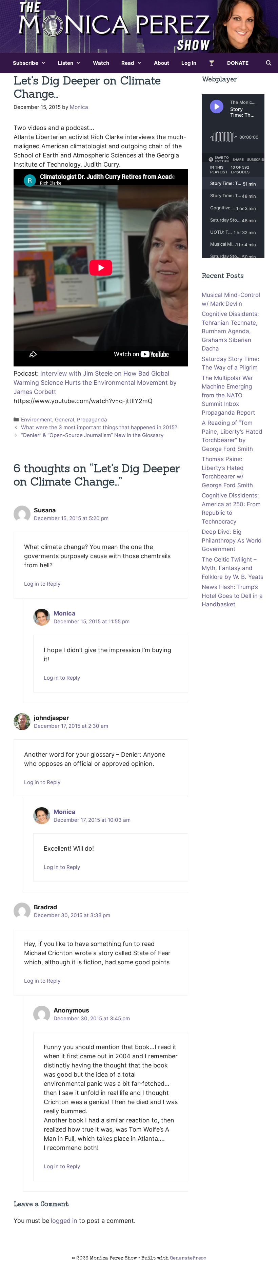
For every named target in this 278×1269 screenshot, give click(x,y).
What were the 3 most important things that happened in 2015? (99, 427)
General (64, 419)
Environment (36, 419)
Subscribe (25, 63)
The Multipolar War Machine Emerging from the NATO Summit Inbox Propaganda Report (228, 395)
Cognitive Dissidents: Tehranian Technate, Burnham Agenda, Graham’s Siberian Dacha (230, 331)
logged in (64, 1220)
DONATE (238, 63)
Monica (64, 613)
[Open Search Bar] (268, 63)
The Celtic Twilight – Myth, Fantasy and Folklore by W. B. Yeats (232, 568)
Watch (101, 63)
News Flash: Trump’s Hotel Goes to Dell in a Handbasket (232, 596)
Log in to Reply (42, 584)
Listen (65, 63)
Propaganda (92, 419)
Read (127, 63)
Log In (188, 63)
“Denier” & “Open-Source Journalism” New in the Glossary (92, 435)
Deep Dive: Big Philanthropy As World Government (232, 540)
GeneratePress (188, 1258)
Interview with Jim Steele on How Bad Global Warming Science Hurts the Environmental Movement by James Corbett (95, 382)
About (161, 63)
